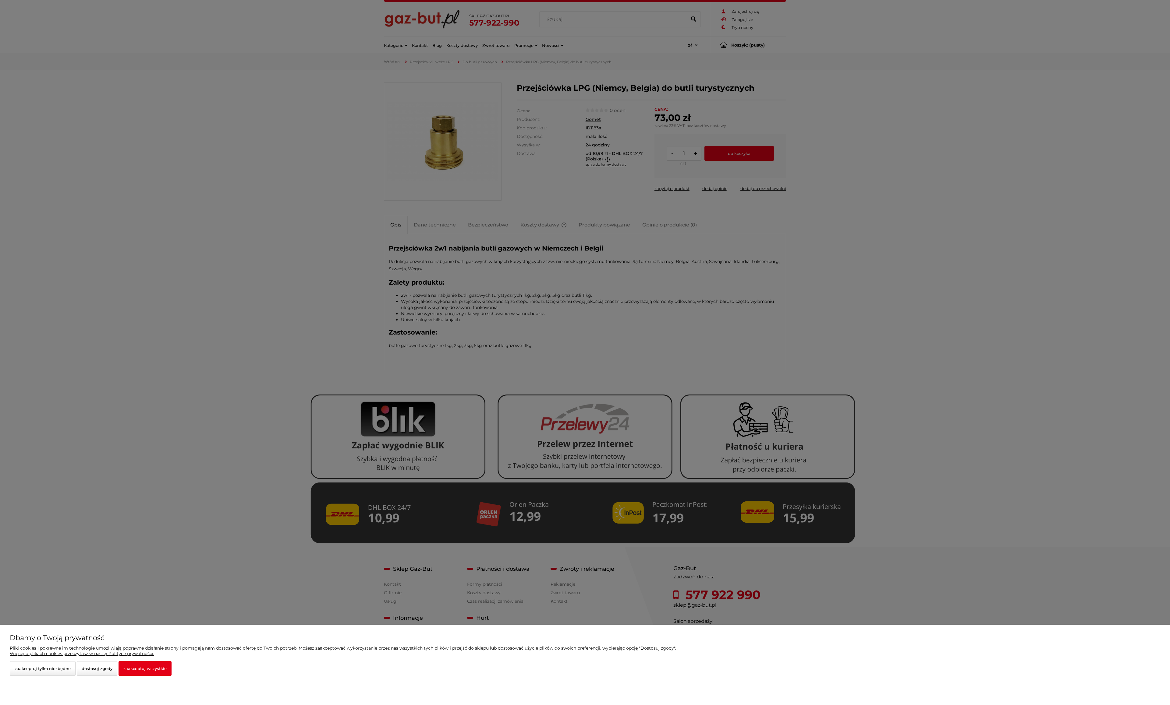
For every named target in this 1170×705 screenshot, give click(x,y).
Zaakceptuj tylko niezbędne (43, 668)
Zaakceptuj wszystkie (145, 668)
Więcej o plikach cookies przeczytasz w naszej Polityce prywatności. (82, 653)
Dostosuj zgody (97, 668)
